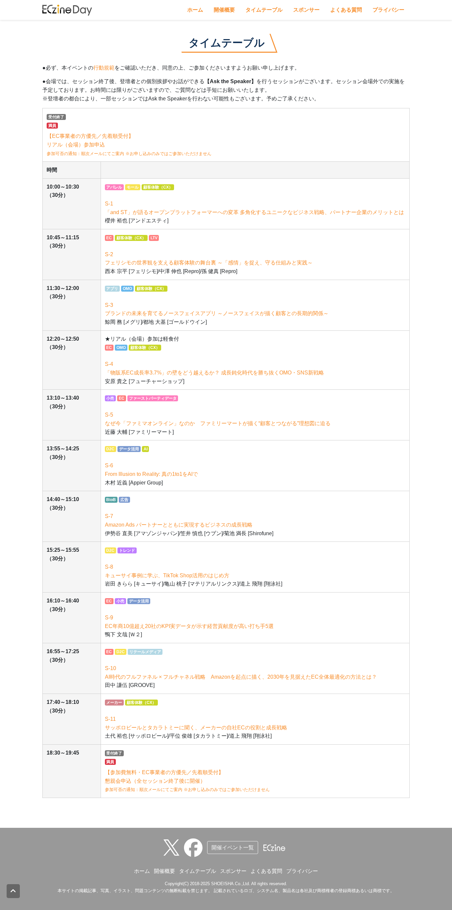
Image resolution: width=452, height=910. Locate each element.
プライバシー (388, 10)
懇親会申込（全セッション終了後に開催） (187, 780)
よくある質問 (346, 10)
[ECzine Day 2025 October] (195, 847)
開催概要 (224, 10)
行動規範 (103, 68)
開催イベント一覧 (232, 847)
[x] (173, 847)
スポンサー (306, 10)
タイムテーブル (264, 10)
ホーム (195, 10)
